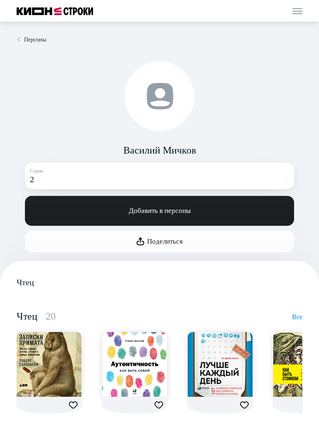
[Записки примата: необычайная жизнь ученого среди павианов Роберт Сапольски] (49, 364)
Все (297, 316)
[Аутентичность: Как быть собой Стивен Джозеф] (134, 364)
